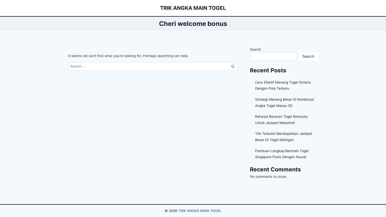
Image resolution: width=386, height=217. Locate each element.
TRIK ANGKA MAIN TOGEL (200, 211)
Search (255, 49)
